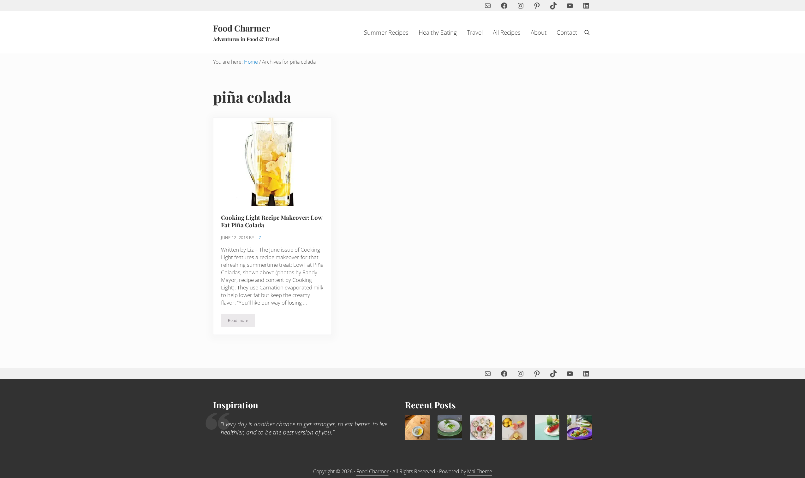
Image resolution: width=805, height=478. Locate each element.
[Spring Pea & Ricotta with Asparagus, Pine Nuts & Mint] (450, 427)
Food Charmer (241, 28)
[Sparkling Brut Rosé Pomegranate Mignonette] (482, 427)
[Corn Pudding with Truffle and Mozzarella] (417, 427)
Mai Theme (479, 471)
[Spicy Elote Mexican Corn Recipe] (547, 427)
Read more (241, 321)
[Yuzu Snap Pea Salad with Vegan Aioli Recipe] (579, 427)
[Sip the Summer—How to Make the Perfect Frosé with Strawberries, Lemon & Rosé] (514, 427)
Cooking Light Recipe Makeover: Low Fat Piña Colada (271, 221)
